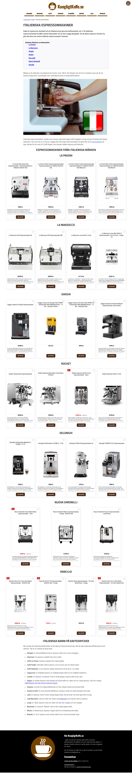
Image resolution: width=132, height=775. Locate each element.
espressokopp (97, 142)
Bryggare (40, 13)
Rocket (31, 55)
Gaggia (31, 51)
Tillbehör (71, 13)
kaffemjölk (63, 699)
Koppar (81, 13)
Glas (92, 13)
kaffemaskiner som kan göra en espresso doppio (41, 683)
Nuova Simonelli (34, 61)
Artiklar (102, 13)
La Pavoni (32, 45)
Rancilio (31, 65)
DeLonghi (32, 58)
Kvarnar (60, 13)
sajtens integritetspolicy (84, 767)
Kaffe (50, 13)
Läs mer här (20, 217)
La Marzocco (33, 48)
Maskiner (29, 13)
